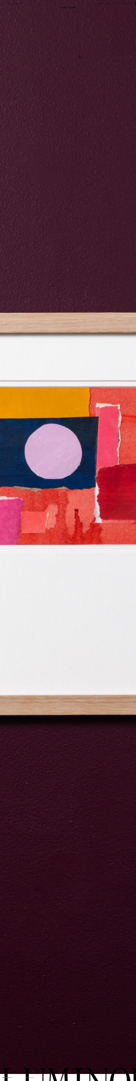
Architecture (100, 3)
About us (116, 3)
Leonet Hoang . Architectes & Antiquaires (13, 3)
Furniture (109, 3)
